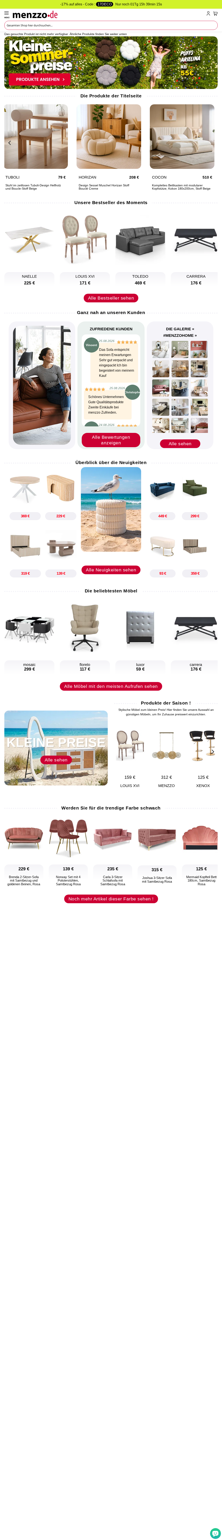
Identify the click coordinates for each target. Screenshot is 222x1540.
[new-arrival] (111, 509)
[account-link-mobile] (209, 14)
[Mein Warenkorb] (215, 13)
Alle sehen (180, 443)
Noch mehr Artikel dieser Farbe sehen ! (111, 898)
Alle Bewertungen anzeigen (111, 440)
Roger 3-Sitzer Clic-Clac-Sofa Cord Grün (103, 185)
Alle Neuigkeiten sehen (111, 569)
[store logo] (108, 14)
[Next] (212, 142)
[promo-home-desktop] (111, 62)
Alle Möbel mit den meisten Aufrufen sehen (111, 686)
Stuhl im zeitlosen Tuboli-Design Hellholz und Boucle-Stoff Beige (176, 187)
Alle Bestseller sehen (111, 297)
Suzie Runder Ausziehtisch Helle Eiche (28, 185)
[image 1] (160, 349)
